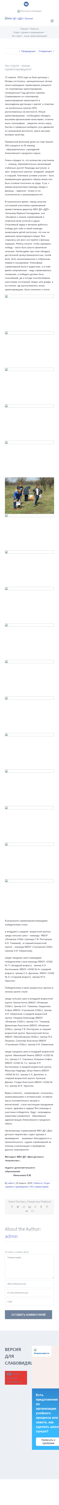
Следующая (45, 51)
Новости (38, 1183)
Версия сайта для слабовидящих (14, 1377)
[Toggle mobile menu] (52, 21)
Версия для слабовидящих (31, 11)
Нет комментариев (39, 1186)
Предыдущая (28, 51)
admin (11, 1183)
